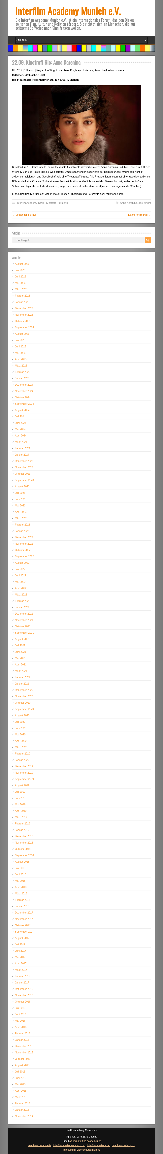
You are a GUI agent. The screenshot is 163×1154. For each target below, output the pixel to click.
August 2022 (22, 562)
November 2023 (24, 467)
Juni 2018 (20, 874)
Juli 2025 (20, 340)
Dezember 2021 (24, 613)
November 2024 (24, 391)
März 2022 (21, 594)
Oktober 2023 (22, 473)
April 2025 (20, 359)
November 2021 (24, 620)
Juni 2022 (20, 575)
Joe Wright (145, 202)
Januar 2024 (22, 454)
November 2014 (24, 1116)
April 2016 (20, 1027)
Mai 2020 (20, 734)
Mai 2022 (20, 581)
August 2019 (22, 785)
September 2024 (24, 403)
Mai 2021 (20, 658)
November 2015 (24, 1052)
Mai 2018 (20, 880)
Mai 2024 (20, 429)
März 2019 (21, 817)
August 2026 (22, 263)
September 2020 (24, 709)
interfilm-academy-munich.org (69, 1145)
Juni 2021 (20, 651)
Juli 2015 (20, 1071)
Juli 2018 (20, 868)
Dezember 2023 (24, 461)
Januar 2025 (22, 378)
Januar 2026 (22, 302)
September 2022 (24, 556)
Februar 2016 (22, 1033)
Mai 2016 (20, 1020)
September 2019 (24, 779)
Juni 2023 (20, 499)
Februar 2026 (22, 295)
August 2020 (22, 715)
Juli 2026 (20, 270)
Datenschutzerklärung (88, 1149)
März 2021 (21, 670)
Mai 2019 (20, 804)
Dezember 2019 (24, 766)
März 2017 (21, 969)
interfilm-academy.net (98, 1145)
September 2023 (24, 480)
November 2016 (24, 995)
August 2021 (22, 639)
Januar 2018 (22, 906)
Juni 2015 (20, 1077)
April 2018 (20, 887)
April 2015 (20, 1090)
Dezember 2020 (24, 690)
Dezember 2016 (24, 988)
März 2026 (21, 289)
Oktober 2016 (22, 1001)
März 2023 (21, 518)
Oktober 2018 (22, 849)
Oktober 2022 (22, 550)
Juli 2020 (20, 721)
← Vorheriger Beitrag (24, 214)
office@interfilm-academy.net (85, 1141)
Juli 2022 (20, 569)
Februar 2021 (22, 677)
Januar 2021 (22, 683)
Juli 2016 (20, 1008)
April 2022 (20, 588)
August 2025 (22, 333)
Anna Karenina (128, 202)
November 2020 (24, 696)
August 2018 (22, 861)
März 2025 (21, 365)
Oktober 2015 (22, 1058)
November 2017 (24, 918)
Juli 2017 (20, 944)
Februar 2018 (22, 899)
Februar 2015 (22, 1103)
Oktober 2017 (22, 925)
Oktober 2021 (22, 626)
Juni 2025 (20, 346)
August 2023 (22, 486)
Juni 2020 (20, 728)
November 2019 (24, 772)
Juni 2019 (20, 798)
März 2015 (21, 1097)
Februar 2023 (22, 524)
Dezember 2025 (24, 308)
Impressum (69, 1149)
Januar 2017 (22, 982)
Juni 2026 (20, 276)
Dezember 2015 (24, 1046)
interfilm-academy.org (123, 1145)
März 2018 (21, 893)
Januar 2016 (22, 1039)
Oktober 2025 (22, 321)
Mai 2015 (20, 1084)
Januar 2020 (22, 759)
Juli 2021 (20, 645)
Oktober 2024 (22, 397)
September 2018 (24, 855)
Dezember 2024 (24, 384)
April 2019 (20, 810)
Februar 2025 (22, 371)
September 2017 (24, 931)
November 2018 (24, 842)
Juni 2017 (20, 950)
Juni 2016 (20, 1014)
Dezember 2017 (24, 912)
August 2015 (22, 1065)
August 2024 (22, 410)
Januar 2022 (22, 607)
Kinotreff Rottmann (57, 202)
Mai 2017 (20, 957)
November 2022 (24, 543)
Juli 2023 (20, 492)
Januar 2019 (22, 829)
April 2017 (20, 963)
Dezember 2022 (24, 537)
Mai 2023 (20, 505)
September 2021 (24, 632)
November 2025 (24, 314)
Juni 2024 (20, 422)
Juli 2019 (20, 791)
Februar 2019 (22, 823)
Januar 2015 (22, 1109)
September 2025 (24, 327)
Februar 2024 (22, 448)
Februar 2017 (22, 976)
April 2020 (20, 740)
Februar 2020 (22, 753)
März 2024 (21, 441)
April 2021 (20, 664)
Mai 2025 (20, 352)
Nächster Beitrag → (139, 214)
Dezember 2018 (24, 836)
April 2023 (20, 511)
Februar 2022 (22, 600)
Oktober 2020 (22, 702)
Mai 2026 (20, 282)
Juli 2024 (20, 416)
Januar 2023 (22, 530)
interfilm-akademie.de (39, 1145)
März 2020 (21, 747)
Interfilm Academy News (30, 202)
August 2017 (22, 938)
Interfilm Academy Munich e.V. (68, 11)
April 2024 (20, 435)
